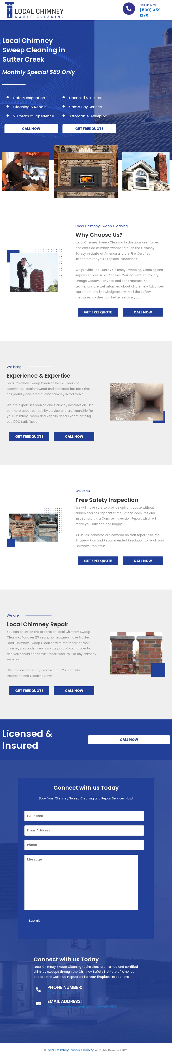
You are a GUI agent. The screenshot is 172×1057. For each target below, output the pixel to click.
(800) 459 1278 (150, 12)
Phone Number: (64, 987)
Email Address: (64, 1001)
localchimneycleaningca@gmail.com (81, 1007)
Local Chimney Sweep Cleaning (70, 1050)
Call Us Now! (148, 5)
